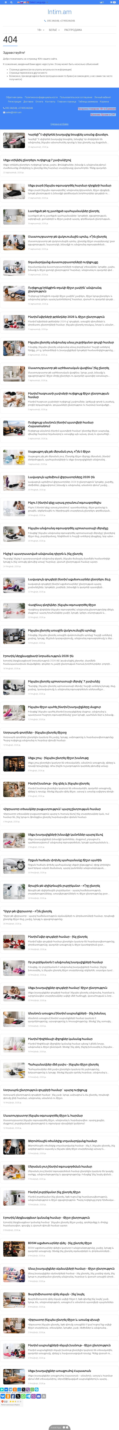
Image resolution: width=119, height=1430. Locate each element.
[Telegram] (10, 1389)
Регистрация (14, 101)
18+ (39, 29)
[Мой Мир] (19, 1389)
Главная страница (66, 101)
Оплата (39, 101)
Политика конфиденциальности (41, 97)
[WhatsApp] (32, 1389)
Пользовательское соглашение (76, 97)
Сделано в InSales (59, 124)
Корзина (104, 101)
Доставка (28, 101)
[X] (23, 1389)
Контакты (50, 101)
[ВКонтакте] (6, 1389)
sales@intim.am (13, 112)
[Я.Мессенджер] (2, 1389)
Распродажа (73, 29)
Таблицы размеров (88, 101)
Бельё (53, 29)
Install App (57, 1427)
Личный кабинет (102, 97)
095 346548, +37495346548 (61, 21)
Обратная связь (14, 97)
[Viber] (28, 1389)
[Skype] (36, 1389)
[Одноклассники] (15, 1389)
